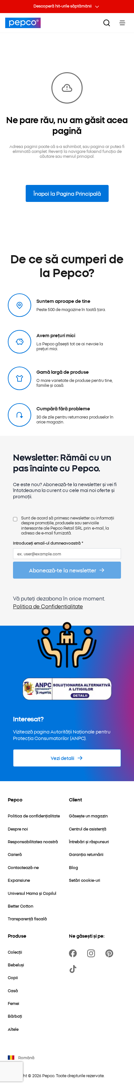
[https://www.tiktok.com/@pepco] (74, 969)
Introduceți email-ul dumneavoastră (48, 542)
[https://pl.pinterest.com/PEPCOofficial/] (110, 953)
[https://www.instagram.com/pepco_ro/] (92, 953)
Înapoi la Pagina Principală (67, 193)
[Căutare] (106, 22)
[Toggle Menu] (122, 22)
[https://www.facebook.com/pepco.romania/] (74, 953)
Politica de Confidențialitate (48, 606)
